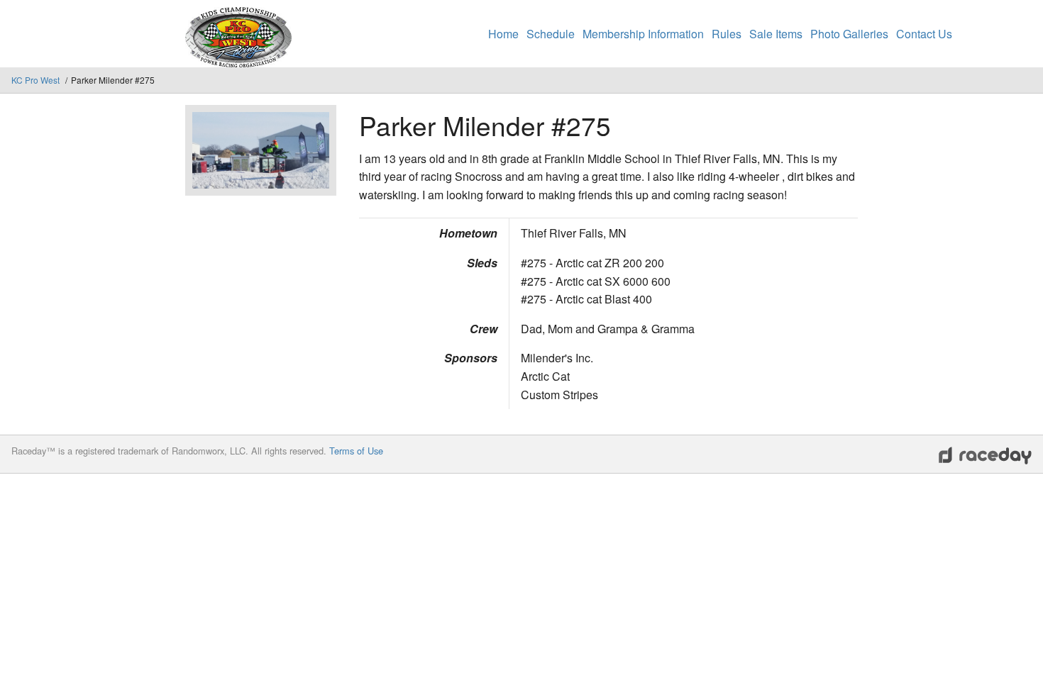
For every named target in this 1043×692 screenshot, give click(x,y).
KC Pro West (36, 80)
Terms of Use (356, 450)
